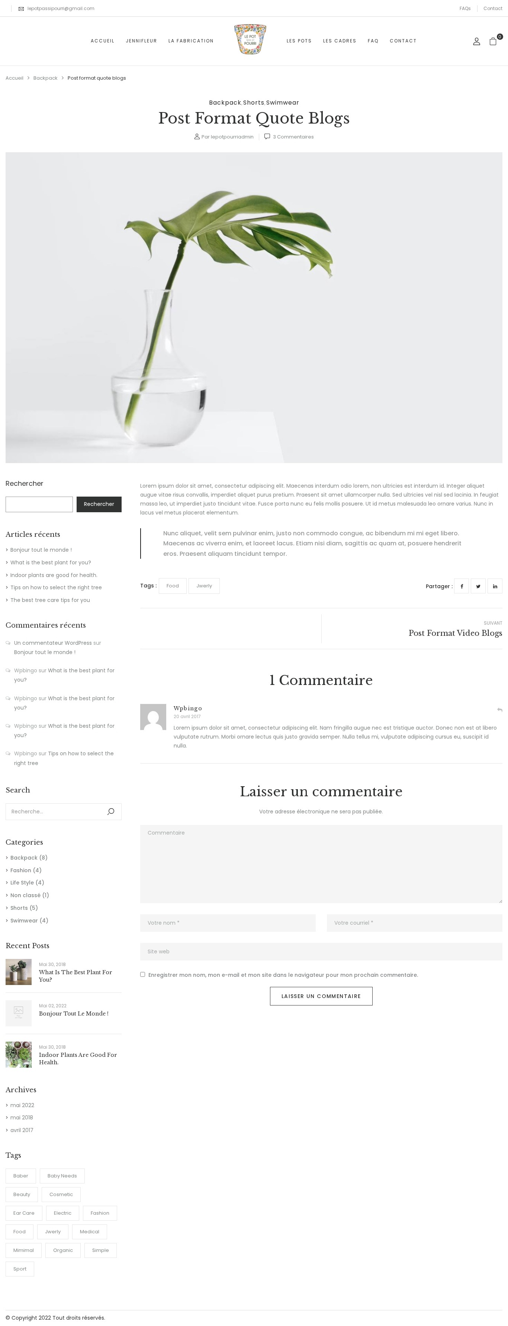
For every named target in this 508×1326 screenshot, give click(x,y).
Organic (63, 1250)
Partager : (439, 586)
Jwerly (53, 1231)
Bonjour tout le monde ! (41, 550)
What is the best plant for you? (50, 562)
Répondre (499, 710)
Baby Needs (62, 1175)
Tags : (148, 585)
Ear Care (24, 1213)
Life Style (22, 882)
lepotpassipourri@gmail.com (61, 8)
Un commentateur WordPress (53, 643)
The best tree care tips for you (50, 600)
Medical (89, 1231)
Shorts (253, 102)
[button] (495, 41)
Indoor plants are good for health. (53, 575)
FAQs (465, 8)
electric (62, 1213)
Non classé (25, 895)
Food (19, 1231)
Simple (100, 1250)
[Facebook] (461, 585)
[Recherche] (111, 811)
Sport (19, 1268)
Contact (492, 8)
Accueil (14, 78)
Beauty (21, 1194)
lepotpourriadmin (232, 136)
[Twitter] (478, 585)
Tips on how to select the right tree (56, 587)
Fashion (20, 870)
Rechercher (25, 484)
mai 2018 (21, 1117)
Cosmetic (61, 1194)
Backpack (45, 78)
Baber (20, 1175)
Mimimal (23, 1250)
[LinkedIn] (495, 585)
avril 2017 (21, 1130)
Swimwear (282, 102)
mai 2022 (22, 1105)
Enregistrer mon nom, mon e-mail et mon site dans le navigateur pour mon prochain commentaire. (283, 975)
